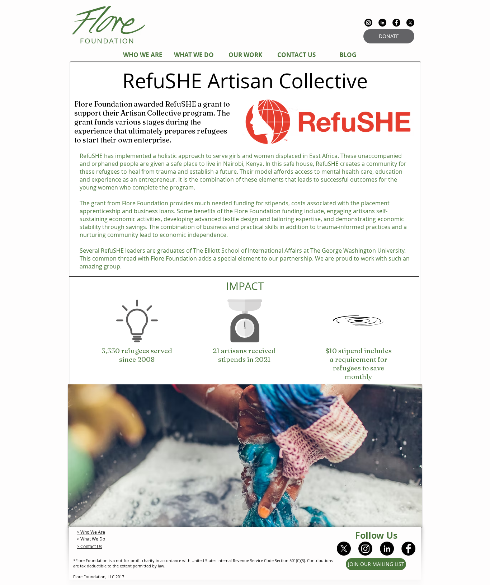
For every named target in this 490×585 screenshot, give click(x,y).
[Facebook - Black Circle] (396, 23)
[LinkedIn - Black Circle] (382, 23)
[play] (406, 521)
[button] (245, 455)
